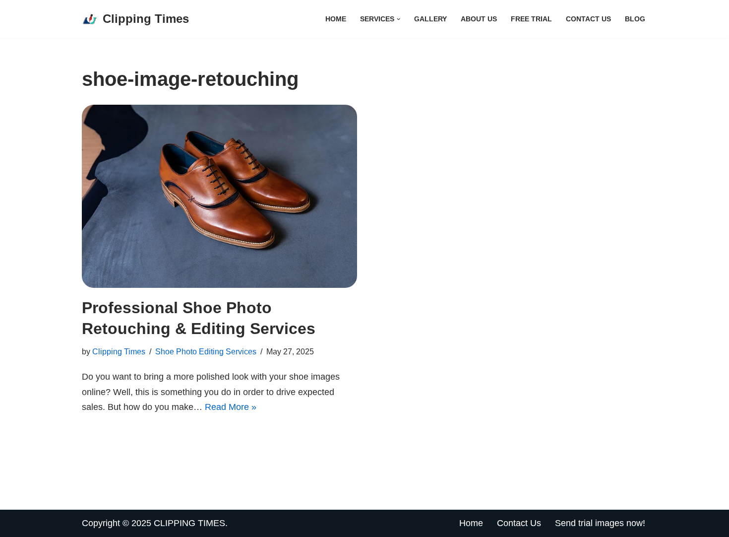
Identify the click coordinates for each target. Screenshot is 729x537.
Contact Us (588, 19)
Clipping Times (118, 351)
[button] (398, 19)
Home (335, 19)
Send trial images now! (600, 523)
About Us (479, 19)
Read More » (230, 407)
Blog (635, 19)
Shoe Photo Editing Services (205, 351)
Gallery (430, 19)
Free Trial (531, 19)
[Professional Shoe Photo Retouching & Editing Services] (219, 196)
